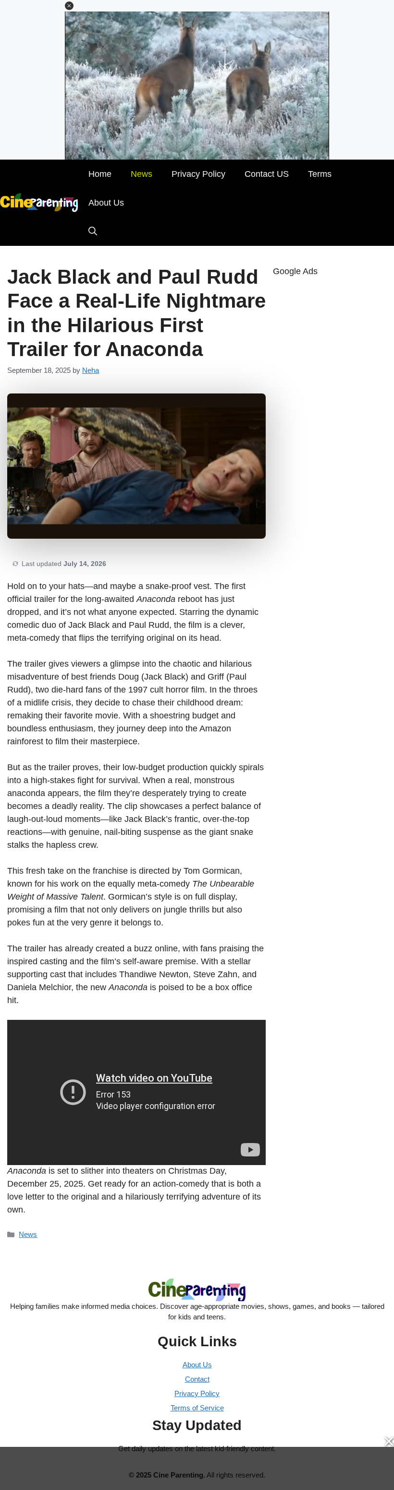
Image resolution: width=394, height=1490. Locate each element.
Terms (320, 174)
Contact (197, 1379)
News (141, 174)
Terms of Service (197, 1408)
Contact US (267, 174)
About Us (106, 203)
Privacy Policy (198, 174)
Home (99, 174)
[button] (69, 5)
